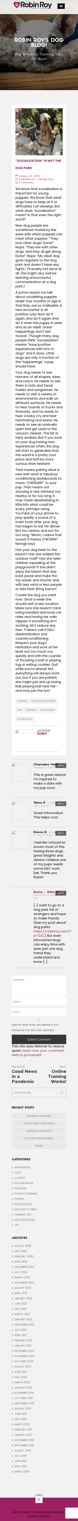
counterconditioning (43, 701)
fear (19, 710)
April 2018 (21, 1466)
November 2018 (24, 1440)
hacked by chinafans (39, 1116)
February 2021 (23, 1340)
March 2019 (22, 1424)
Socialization (24, 719)
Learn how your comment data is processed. (38, 1052)
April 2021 (21, 1335)
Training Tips (45, 179)
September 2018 (24, 1445)
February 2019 (23, 1429)
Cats (18, 1172)
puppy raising (47, 710)
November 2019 (24, 1393)
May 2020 (21, 1377)
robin (42, 733)
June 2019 (20, 1414)
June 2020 (21, 1372)
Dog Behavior (27, 179)
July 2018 (20, 1456)
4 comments (26, 182)
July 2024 (21, 1272)
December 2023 (24, 1282)
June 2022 (21, 1303)
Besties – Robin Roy (47, 892)
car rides (22, 701)
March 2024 (22, 1277)
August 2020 (23, 1366)
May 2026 (21, 1251)
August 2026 (23, 1246)
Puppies (19, 1199)
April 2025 (21, 1261)
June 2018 (20, 1461)
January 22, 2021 (29, 175)
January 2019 (23, 1435)
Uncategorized (25, 1220)
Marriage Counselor (39, 1130)
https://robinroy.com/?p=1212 (52, 933)
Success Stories (25, 1209)
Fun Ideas (20, 1188)
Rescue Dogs (23, 1204)
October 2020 (24, 1361)
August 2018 (23, 1450)
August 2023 (23, 1288)
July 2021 (20, 1330)
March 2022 (22, 1314)
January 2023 (23, 1298)
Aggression (22, 1167)
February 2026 (24, 1256)
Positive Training (26, 1193)
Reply (61, 765)
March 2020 (22, 1382)
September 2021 (24, 1324)
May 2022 (21, 1309)
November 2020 (24, 1356)
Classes (20, 1178)
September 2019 (24, 1403)
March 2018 (22, 1471)
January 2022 (23, 1319)
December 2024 (24, 1267)
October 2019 (24, 1398)
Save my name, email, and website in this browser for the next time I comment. (35, 1027)
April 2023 (21, 1293)
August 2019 (23, 1408)
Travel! (39, 1145)
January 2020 (23, 1387)
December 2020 (24, 1351)
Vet (17, 1225)
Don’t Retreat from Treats (39, 1123)
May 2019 (20, 1419)
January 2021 (23, 1345)
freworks (31, 710)
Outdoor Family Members (39, 1138)
